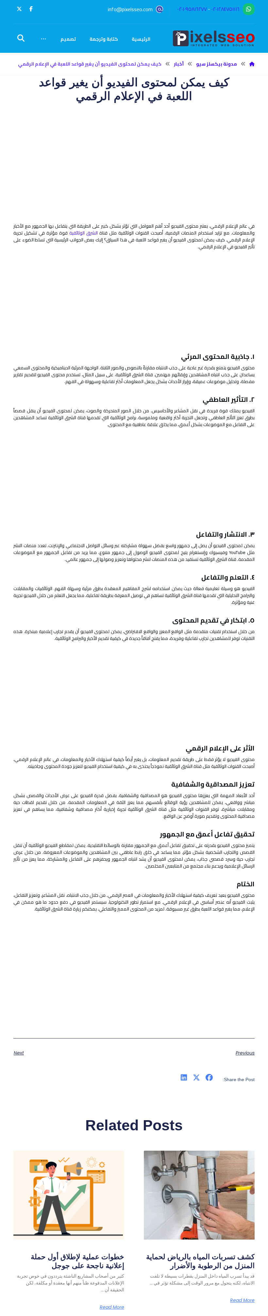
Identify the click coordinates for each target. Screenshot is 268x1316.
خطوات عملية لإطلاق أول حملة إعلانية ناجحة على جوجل (77, 1261)
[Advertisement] (134, 177)
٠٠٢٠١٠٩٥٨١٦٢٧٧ (192, 9)
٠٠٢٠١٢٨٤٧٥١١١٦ (225, 9)
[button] (31, 9)
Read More (242, 1300)
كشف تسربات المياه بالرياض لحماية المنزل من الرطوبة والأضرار (200, 1261)
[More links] (43, 39)
